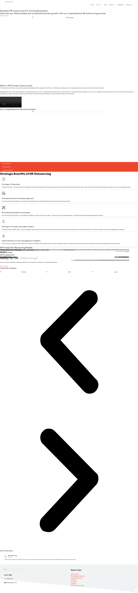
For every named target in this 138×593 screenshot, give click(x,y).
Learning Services (76, 578)
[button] (101, 5)
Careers (73, 584)
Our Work (74, 582)
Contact (73, 580)
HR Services (75, 574)
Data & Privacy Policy (77, 585)
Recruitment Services (78, 576)
